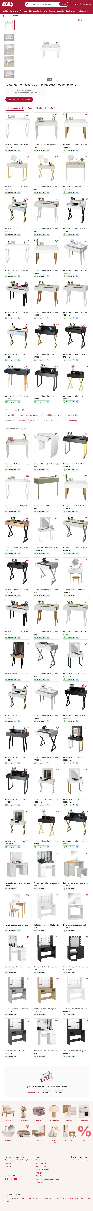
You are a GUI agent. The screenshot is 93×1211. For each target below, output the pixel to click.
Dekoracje (14, 11)
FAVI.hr (53, 1198)
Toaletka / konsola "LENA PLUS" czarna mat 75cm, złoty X (57, 841)
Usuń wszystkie (33, 1092)
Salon (68, 11)
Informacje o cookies (44, 1182)
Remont (43, 11)
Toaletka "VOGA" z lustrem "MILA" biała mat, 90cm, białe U (57, 548)
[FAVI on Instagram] (11, 1179)
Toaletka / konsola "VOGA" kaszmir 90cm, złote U (24, 187)
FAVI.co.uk (74, 1198)
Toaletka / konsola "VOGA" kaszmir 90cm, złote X (53, 187)
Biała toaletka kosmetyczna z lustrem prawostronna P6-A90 (29, 967)
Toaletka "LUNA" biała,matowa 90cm (48, 145)
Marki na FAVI (41, 1166)
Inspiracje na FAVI (43, 1169)
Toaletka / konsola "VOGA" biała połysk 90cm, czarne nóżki (28, 312)
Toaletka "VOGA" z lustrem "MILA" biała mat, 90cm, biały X (57, 799)
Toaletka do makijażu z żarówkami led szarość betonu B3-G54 (30, 1009)
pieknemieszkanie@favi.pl (18, 1160)
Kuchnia (52, 11)
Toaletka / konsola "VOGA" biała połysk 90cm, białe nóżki (57, 715)
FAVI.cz (25, 1198)
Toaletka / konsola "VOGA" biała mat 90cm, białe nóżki (56, 229)
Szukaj (63, 4)
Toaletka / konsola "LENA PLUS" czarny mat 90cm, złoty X (57, 354)
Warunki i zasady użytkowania (47, 1179)
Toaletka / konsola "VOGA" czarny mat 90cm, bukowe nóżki (28, 396)
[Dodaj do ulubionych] (86, 198)
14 (81, 20)
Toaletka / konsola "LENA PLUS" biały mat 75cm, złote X (27, 229)
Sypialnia (38, 1140)
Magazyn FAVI (41, 1173)
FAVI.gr (89, 1198)
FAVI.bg (82, 1198)
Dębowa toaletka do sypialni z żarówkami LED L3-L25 (55, 1009)
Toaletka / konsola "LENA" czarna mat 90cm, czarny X (26, 590)
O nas (38, 1160)
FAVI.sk (32, 1198)
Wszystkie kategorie (79, 11)
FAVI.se (66, 1198)
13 (57, 115)
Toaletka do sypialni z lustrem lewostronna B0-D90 (54, 883)
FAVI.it (59, 1198)
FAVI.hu (46, 1198)
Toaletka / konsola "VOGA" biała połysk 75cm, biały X (55, 590)
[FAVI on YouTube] (15, 1179)
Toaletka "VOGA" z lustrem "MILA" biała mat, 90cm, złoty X (28, 841)
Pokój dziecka (54, 1141)
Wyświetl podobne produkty (19, 99)
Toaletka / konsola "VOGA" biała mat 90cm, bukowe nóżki (57, 312)
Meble (5, 11)
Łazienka (60, 11)
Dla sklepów (40, 1176)
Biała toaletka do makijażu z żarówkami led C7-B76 (54, 925)
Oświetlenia (34, 11)
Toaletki (15, 16)
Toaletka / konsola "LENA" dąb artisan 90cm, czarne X (26, 548)
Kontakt (8, 1163)
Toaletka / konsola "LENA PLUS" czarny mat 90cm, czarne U (58, 396)
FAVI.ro (39, 1198)
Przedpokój (69, 1140)
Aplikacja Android (82, 1160)
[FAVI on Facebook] (6, 1179)
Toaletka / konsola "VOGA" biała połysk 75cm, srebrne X (56, 674)
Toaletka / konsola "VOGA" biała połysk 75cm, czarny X (56, 757)
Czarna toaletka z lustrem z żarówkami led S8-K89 (54, 967)
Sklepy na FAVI (41, 1163)
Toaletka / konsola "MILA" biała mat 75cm (50, 464)
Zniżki (84, 1140)
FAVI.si (6, 1201)
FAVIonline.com (9, 1194)
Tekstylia (23, 11)
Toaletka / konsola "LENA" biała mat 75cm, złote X (25, 354)
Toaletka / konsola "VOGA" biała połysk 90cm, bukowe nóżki (58, 270)
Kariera (8, 1166)
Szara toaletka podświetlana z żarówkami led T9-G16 (26, 1051)
